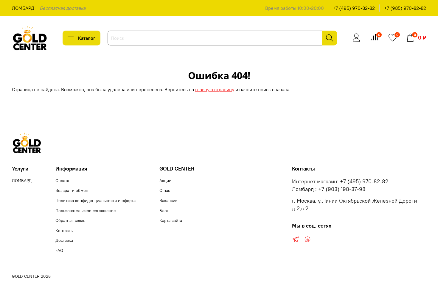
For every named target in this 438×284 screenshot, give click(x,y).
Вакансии (168, 200)
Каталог (86, 38)
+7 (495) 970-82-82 (354, 8)
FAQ (59, 250)
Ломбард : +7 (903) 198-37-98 (329, 189)
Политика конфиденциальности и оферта (95, 200)
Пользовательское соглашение (85, 210)
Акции (165, 180)
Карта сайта (170, 220)
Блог (164, 210)
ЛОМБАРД (23, 8)
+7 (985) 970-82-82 (405, 8)
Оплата (62, 180)
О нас (164, 190)
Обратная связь (70, 220)
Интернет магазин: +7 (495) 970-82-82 (340, 181)
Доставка (64, 240)
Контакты (64, 230)
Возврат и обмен (71, 190)
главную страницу (214, 89)
